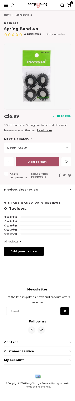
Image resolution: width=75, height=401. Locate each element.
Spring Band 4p (23, 15)
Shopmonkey (43, 386)
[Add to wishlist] (66, 161)
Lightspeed (62, 383)
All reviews (11, 241)
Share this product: (39, 175)
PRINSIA (11, 23)
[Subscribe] (64, 311)
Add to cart (37, 161)
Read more (44, 130)
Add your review (55, 34)
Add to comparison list (19, 175)
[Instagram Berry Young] (31, 330)
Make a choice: (17, 139)
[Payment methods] (37, 376)
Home (7, 15)
